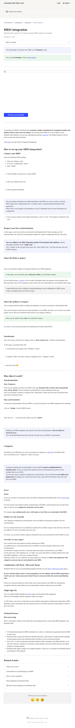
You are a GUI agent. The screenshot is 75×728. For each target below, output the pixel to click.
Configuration (18, 22)
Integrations (28, 22)
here (9, 142)
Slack (49, 569)
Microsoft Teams (58, 569)
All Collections (8, 22)
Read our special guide (16, 115)
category (22, 280)
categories (45, 135)
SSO (30, 594)
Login (58, 3)
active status (65, 498)
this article (32, 57)
